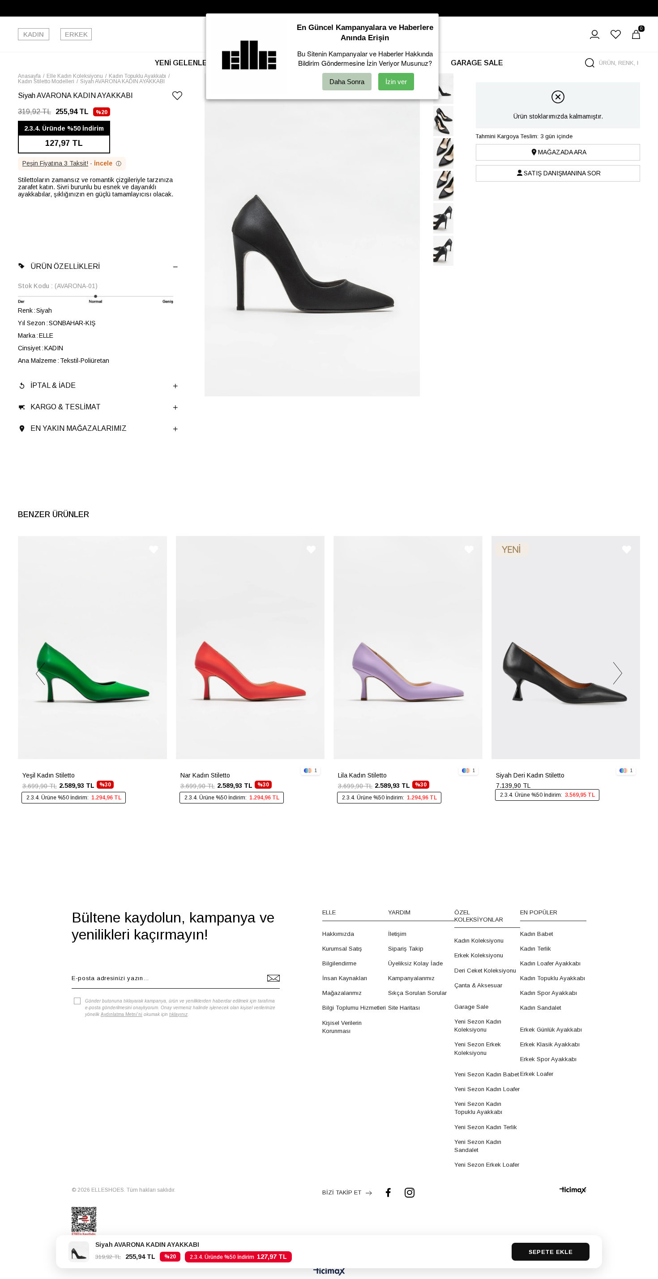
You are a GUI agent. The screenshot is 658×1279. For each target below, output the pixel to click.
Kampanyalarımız (411, 978)
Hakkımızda (338, 934)
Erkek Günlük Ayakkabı (551, 1029)
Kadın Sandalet (540, 1007)
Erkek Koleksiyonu (478, 955)
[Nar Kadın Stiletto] (250, 647)
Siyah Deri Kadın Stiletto (530, 775)
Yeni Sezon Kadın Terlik (485, 1127)
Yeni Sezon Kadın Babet (486, 1074)
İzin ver (396, 81)
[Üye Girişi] (594, 34)
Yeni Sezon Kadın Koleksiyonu (477, 1025)
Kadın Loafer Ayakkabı (550, 963)
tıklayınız (178, 1014)
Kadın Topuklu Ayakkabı (552, 978)
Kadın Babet (536, 934)
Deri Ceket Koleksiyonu (485, 970)
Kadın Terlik (535, 948)
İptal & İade (53, 385)
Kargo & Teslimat (65, 407)
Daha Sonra (346, 81)
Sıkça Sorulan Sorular (417, 993)
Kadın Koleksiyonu (479, 940)
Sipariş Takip (405, 948)
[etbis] (84, 1221)
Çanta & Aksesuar (478, 985)
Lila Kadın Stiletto (362, 775)
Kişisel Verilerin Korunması (342, 1027)
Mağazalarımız (342, 993)
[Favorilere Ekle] (177, 97)
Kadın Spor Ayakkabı (548, 993)
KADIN (33, 34)
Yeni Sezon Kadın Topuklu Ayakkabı (478, 1108)
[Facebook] (388, 1192)
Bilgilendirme (339, 963)
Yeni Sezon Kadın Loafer (487, 1089)
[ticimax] (573, 1190)
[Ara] (589, 62)
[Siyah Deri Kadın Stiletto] (566, 647)
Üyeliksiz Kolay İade (415, 963)
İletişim (397, 934)
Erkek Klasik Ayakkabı (550, 1044)
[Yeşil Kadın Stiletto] (92, 647)
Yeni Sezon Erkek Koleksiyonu (477, 1048)
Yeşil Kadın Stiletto (48, 775)
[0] (636, 34)
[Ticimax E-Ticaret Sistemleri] (329, 1272)
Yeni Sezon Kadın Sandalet (477, 1146)
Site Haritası (404, 1007)
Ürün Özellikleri (65, 266)
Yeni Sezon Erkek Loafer (486, 1164)
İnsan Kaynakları (344, 978)
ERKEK (76, 34)
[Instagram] (409, 1192)
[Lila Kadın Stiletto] (408, 647)
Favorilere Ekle (153, 549)
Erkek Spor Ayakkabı (548, 1059)
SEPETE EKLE (551, 1252)
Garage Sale (471, 1006)
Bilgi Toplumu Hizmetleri (354, 1007)
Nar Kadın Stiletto (205, 775)
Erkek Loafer (536, 1074)
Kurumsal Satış (342, 948)
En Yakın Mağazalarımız (78, 428)
